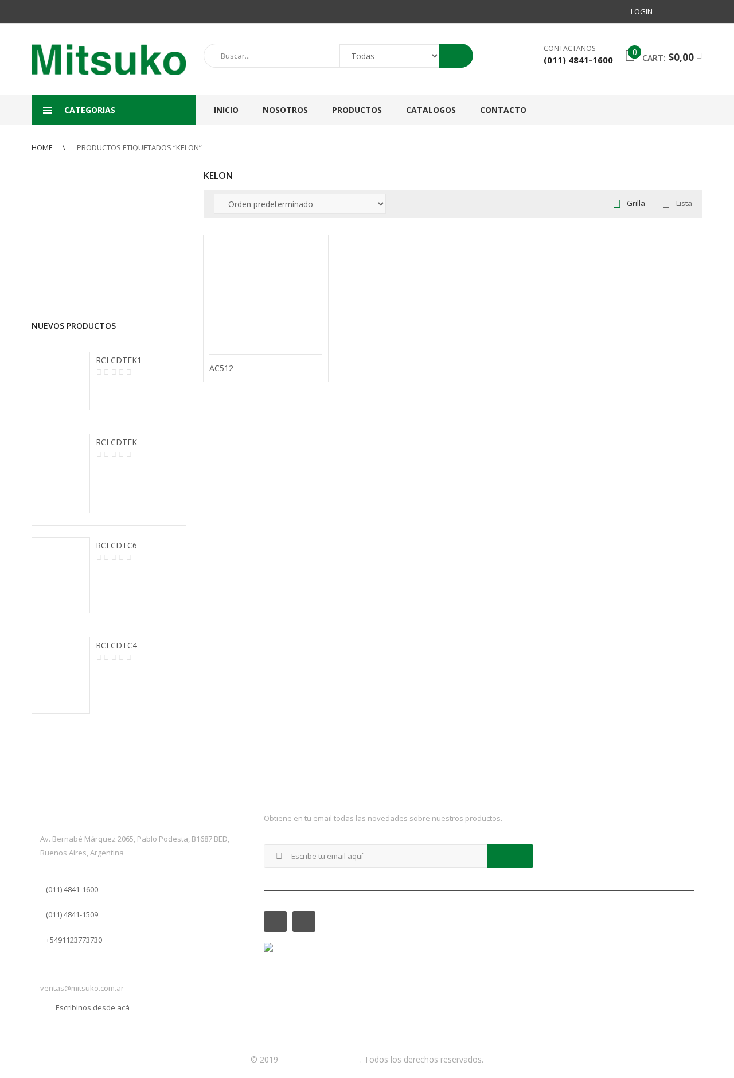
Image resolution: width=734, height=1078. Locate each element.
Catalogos (431, 109)
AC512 (221, 368)
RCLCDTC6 (116, 545)
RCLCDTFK (116, 442)
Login (642, 11)
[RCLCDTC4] (60, 675)
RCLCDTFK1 (119, 360)
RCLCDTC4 (116, 645)
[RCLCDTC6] (60, 575)
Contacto (503, 109)
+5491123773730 (74, 940)
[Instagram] (693, 11)
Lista (684, 203)
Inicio (226, 109)
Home (42, 147)
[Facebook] (672, 11)
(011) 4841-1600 (72, 889)
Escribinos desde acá (93, 1007)
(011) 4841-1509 (72, 914)
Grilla (636, 203)
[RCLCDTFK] (60, 473)
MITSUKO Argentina (320, 1059)
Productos (357, 109)
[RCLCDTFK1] (60, 381)
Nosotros (285, 109)
